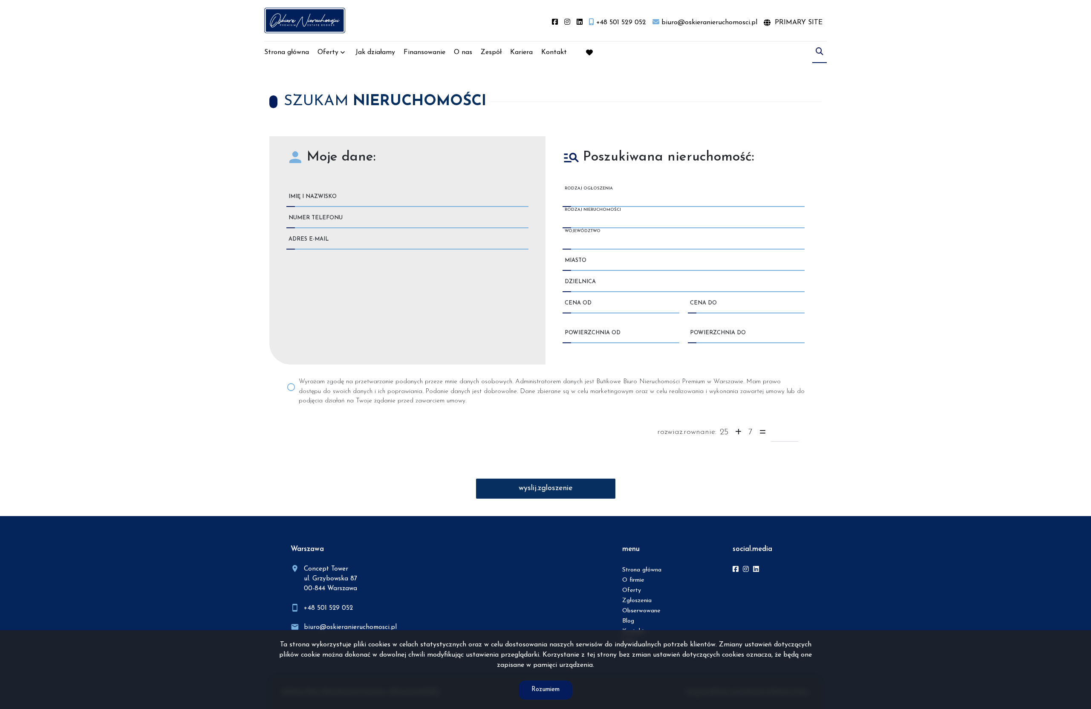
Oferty (327, 52)
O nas (463, 52)
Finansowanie (424, 52)
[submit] (546, 488)
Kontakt (554, 52)
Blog (628, 621)
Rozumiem (545, 689)
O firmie (633, 580)
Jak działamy (375, 52)
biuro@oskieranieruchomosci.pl (350, 627)
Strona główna (286, 52)
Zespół (491, 52)
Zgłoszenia (637, 600)
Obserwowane (641, 611)
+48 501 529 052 (328, 608)
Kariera (521, 52)
